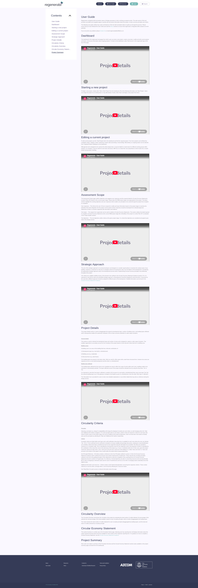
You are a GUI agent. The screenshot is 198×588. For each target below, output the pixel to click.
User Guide (55, 21)
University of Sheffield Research (88, 565)
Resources (66, 563)
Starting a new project (59, 27)
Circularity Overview (58, 46)
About (111, 26)
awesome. (150, 584)
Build (146, 584)
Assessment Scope (58, 34)
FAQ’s (65, 565)
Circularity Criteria (58, 43)
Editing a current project (60, 31)
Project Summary (58, 52)
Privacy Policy (103, 565)
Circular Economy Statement (61, 49)
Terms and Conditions (104, 563)
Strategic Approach (58, 37)
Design (142, 584)
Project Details (57, 40)
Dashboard (55, 24)
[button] (100, 3)
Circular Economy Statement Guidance (90, 280)
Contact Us (102, 30)
